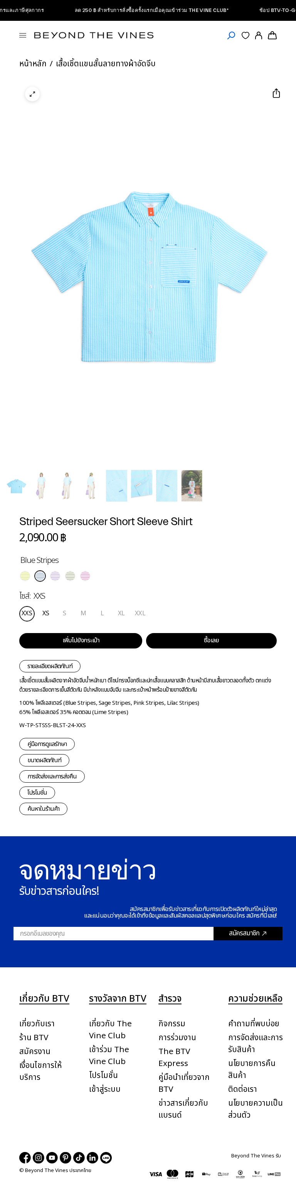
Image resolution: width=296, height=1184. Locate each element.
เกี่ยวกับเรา (37, 1024)
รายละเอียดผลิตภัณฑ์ (49, 666)
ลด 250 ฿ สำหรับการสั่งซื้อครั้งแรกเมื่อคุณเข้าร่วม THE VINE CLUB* (141, 10)
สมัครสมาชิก (244, 933)
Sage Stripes (70, 576)
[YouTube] (52, 1158)
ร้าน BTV (33, 1038)
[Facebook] (25, 1158)
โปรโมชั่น (37, 792)
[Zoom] (32, 94)
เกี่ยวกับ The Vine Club (110, 1030)
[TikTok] (79, 1158)
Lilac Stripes (55, 576)
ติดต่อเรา (242, 1089)
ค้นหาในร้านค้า (43, 808)
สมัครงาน (34, 1052)
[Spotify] (106, 1158)
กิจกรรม (171, 1024)
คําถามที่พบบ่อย (253, 1024)
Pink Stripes (85, 576)
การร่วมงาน (177, 1038)
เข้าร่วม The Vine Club (109, 1056)
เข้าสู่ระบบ (105, 1089)
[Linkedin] (92, 1158)
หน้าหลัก (33, 64)
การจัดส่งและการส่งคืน (52, 776)
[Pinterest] (65, 1158)
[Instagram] (38, 1158)
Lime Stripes (25, 576)
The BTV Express (174, 1057)
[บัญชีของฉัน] (258, 35)
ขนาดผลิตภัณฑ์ (44, 760)
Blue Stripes (40, 576)
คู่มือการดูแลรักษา (47, 744)
